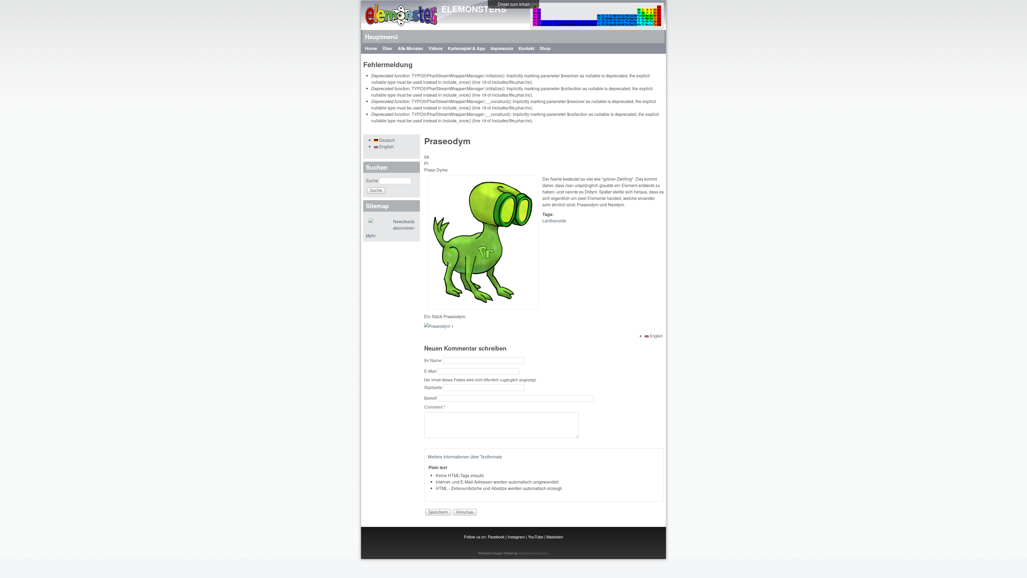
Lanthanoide (554, 221)
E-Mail (431, 371)
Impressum (501, 48)
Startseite (433, 387)
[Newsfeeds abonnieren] (392, 224)
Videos (435, 48)
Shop (545, 48)
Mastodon (554, 536)
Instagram (516, 536)
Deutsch (386, 140)
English (656, 336)
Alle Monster (410, 48)
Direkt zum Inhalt (514, 4)
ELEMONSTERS (473, 9)
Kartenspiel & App (466, 48)
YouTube (535, 536)
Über (387, 48)
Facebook (496, 536)
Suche (372, 180)
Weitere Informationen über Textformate (465, 457)
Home (371, 48)
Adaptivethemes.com (533, 553)
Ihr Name (433, 360)
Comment (434, 407)
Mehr (370, 236)
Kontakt (526, 48)
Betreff (431, 398)
